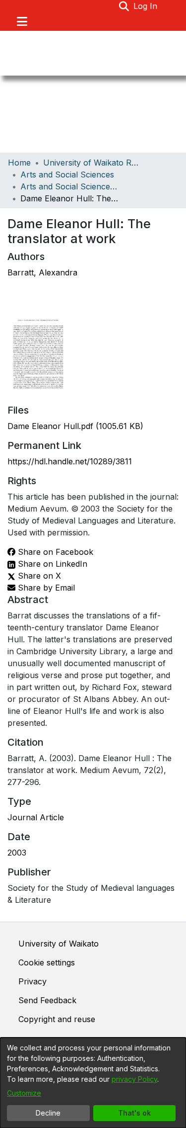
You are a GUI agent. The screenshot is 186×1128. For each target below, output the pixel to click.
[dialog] (93, 1083)
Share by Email (45, 588)
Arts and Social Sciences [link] (67, 174)
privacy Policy (134, 1079)
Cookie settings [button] (46, 962)
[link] (75, 426)
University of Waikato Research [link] (92, 163)
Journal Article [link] (35, 817)
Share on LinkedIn (51, 564)
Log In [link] (145, 6)
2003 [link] (16, 853)
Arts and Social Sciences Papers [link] (70, 186)
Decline (48, 1113)
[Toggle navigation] (22, 21)
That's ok (134, 1113)
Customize (24, 1093)
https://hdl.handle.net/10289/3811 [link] (69, 461)
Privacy (32, 981)
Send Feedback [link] (47, 1000)
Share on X (38, 576)
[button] (124, 6)
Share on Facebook (54, 552)
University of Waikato (58, 944)
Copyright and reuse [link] (56, 1019)
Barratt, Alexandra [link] (42, 272)
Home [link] (19, 163)
